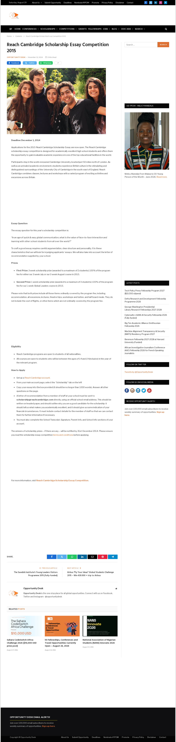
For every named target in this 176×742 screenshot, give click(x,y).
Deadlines (68, 3)
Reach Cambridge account (37, 378)
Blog (114, 29)
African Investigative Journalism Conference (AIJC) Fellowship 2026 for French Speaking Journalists (145, 350)
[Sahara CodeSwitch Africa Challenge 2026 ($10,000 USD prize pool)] (24, 626)
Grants (82, 29)
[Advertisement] (117, 15)
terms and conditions (63, 435)
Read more (161, 177)
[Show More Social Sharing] (58, 63)
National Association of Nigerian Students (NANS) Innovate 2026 (99, 642)
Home (18, 29)
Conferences (29, 29)
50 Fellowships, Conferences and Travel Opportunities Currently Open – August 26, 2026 (61, 643)
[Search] (165, 29)
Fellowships (94, 29)
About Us (36, 3)
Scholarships (47, 29)
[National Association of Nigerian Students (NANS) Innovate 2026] (100, 626)
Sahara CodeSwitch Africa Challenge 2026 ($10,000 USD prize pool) (22, 643)
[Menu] (11, 29)
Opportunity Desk (16, 57)
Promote (95, 3)
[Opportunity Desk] (14, 15)
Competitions (66, 29)
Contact (130, 3)
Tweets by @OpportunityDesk (139, 372)
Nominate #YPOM (81, 3)
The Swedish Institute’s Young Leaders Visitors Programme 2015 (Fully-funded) (35, 574)
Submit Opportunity (53, 3)
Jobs (105, 29)
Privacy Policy (107, 3)
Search (139, 29)
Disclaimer (120, 3)
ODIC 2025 (126, 29)
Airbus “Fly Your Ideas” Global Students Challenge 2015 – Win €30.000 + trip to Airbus (90, 574)
